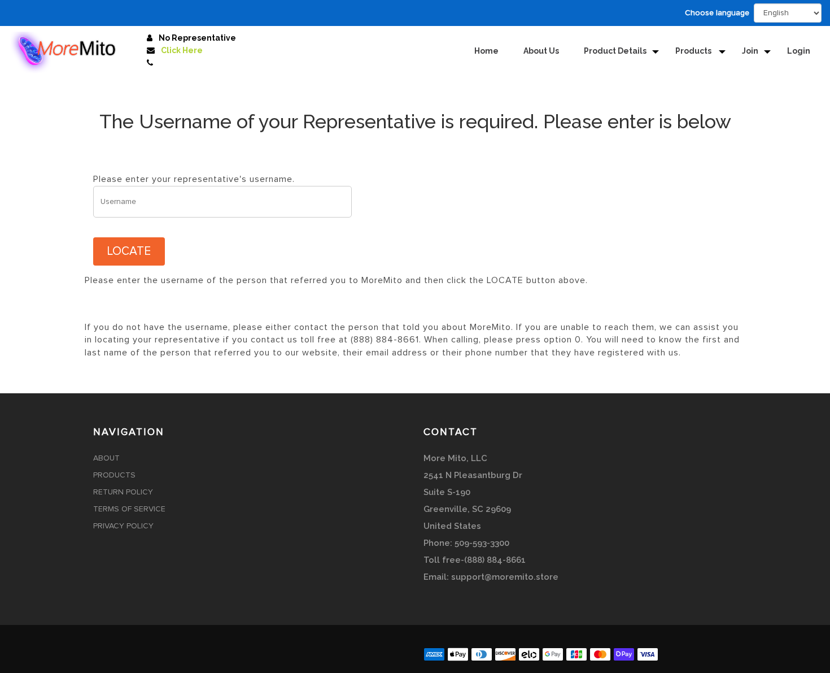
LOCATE (129, 251)
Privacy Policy (123, 526)
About (106, 458)
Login (798, 50)
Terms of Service (129, 509)
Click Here (182, 50)
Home (486, 50)
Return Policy (123, 492)
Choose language (717, 13)
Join (750, 50)
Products (694, 50)
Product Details (615, 50)
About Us (541, 50)
